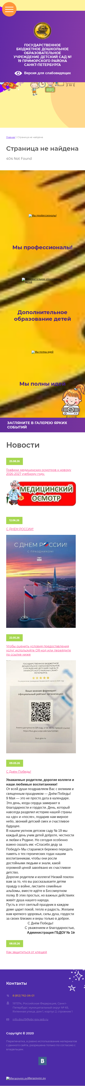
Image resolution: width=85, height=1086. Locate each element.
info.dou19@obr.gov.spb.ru (30, 1019)
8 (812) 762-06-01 (23, 995)
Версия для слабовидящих (47, 73)
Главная (10, 137)
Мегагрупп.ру (37, 1078)
